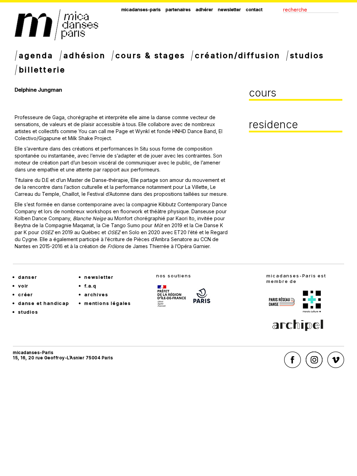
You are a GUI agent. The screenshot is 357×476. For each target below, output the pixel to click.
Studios (307, 55)
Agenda (36, 55)
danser (27, 277)
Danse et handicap (43, 303)
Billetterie (42, 69)
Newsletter (229, 9)
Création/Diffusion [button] (237, 55)
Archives (96, 294)
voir (23, 286)
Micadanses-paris (141, 9)
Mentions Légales (107, 303)
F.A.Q (90, 286)
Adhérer (204, 9)
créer (25, 294)
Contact (254, 9)
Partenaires (178, 9)
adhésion (84, 55)
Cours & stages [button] (150, 55)
